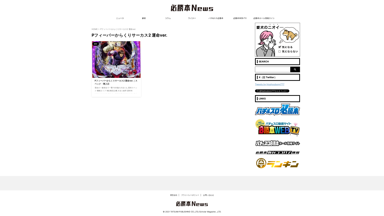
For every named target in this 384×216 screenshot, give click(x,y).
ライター (192, 18)
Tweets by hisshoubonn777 (269, 84)
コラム (168, 18)
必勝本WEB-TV (240, 18)
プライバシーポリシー (190, 195)
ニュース (120, 18)
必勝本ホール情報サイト (264, 18)
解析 (144, 18)
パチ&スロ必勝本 (215, 18)
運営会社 (173, 195)
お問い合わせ (208, 195)
